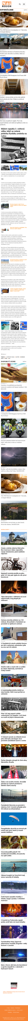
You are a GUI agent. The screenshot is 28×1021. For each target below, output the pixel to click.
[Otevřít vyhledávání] (20, 4)
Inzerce (12, 1008)
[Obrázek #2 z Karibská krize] (15, 326)
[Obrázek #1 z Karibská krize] (5, 326)
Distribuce (17, 1008)
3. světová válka (10, 357)
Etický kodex (16, 1012)
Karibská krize (7, 320)
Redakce (10, 1012)
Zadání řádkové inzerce (10, 1010)
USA (9, 358)
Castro (17, 357)
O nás (8, 1008)
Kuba (6, 358)
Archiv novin (20, 1010)
